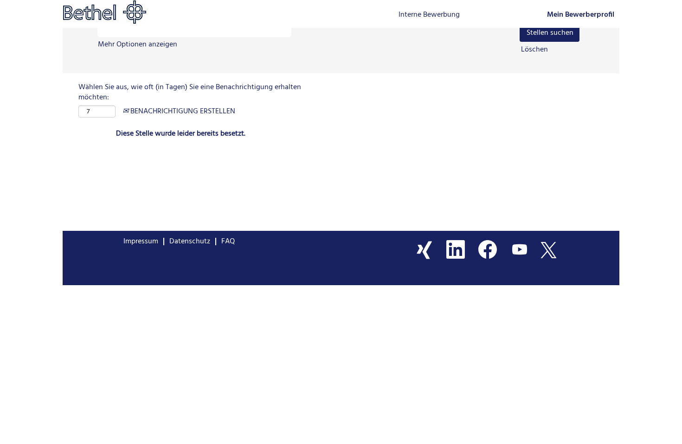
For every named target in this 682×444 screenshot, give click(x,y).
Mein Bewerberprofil (580, 15)
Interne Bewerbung (429, 15)
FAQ (228, 241)
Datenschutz (189, 241)
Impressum (140, 241)
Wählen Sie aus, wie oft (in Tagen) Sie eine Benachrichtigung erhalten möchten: (189, 93)
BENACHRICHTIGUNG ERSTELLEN (182, 111)
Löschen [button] (534, 50)
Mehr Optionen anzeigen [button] (137, 45)
